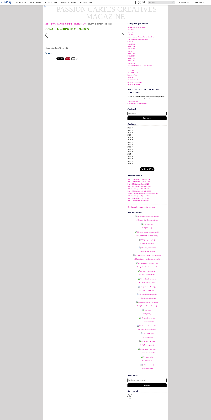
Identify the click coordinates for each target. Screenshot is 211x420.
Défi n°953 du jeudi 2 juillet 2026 (138, 198)
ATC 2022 (130, 34)
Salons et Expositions (134, 82)
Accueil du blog (132, 101)
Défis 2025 (131, 61)
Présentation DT (132, 80)
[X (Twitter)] (139, 2)
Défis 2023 (131, 56)
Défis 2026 (131, 63)
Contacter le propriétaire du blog (141, 207)
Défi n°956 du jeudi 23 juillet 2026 (139, 189)
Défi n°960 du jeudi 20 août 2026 (138, 179)
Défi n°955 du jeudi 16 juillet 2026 (139, 191)
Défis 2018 (131, 44)
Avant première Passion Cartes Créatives (140, 37)
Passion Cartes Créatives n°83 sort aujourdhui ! (142, 193)
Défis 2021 (131, 51)
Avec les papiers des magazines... (138, 39)
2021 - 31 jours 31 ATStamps (137, 27)
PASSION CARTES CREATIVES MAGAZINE (58, 24)
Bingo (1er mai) (80, 24)
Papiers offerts (132, 75)
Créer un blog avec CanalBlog (137, 104)
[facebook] (135, 2)
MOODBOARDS (133, 73)
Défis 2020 (131, 49)
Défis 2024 (131, 58)
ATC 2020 (130, 30)
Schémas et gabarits (133, 84)
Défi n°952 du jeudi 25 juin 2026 (138, 201)
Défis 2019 (131, 46)
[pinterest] (143, 2)
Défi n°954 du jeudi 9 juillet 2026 (138, 196)
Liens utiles (131, 70)
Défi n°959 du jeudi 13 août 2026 (138, 181)
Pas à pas (130, 77)
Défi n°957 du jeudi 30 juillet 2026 (139, 186)
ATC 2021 (130, 32)
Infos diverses (132, 68)
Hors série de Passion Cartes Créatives (139, 65)
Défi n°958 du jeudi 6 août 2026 (138, 184)
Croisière (130, 42)
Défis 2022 (131, 54)
